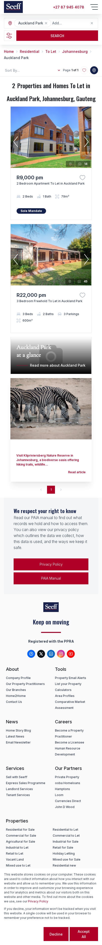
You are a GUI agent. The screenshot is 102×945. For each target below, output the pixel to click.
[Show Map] (94, 70)
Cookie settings (23, 934)
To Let (50, 51)
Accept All (84, 934)
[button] (46, 23)
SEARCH (57, 36)
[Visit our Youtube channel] (71, 654)
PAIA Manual (51, 578)
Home (9, 51)
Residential (29, 51)
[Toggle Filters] (9, 35)
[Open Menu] (94, 7)
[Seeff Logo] (13, 7)
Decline (56, 934)
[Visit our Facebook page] (31, 654)
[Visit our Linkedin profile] (51, 654)
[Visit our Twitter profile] (41, 654)
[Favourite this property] (82, 178)
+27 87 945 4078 (68, 7)
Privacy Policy (51, 564)
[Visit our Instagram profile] (61, 654)
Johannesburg (75, 51)
